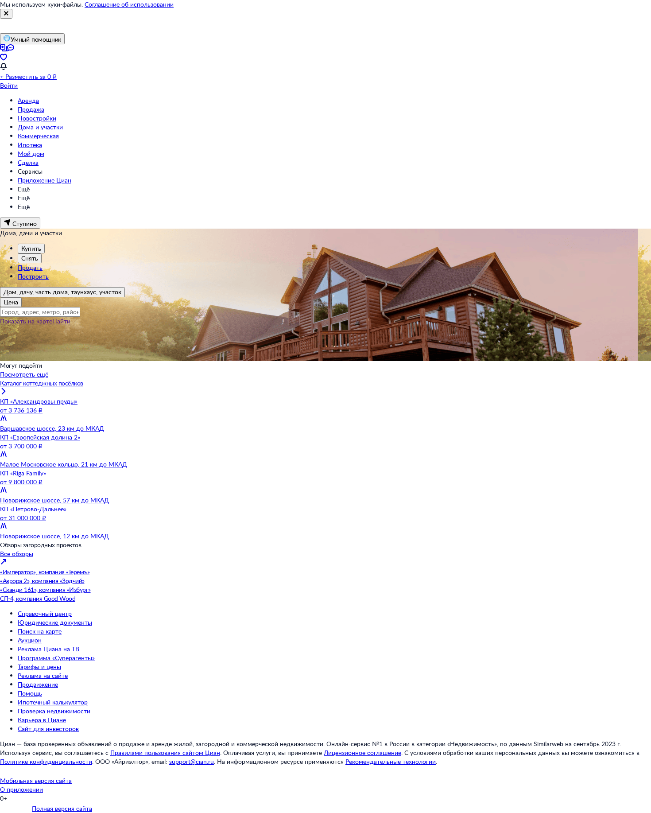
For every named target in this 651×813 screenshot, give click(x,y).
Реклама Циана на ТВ (48, 649)
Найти (61, 321)
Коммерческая (38, 136)
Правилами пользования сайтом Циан (165, 752)
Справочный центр (45, 613)
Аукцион (30, 640)
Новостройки (37, 118)
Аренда (28, 100)
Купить (31, 248)
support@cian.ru (191, 761)
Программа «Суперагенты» (56, 658)
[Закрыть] (6, 14)
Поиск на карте (40, 631)
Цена (11, 302)
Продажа (31, 109)
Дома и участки (40, 127)
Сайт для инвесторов (48, 728)
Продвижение (38, 684)
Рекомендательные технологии (390, 761)
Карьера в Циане (42, 720)
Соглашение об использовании (129, 4)
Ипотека (30, 144)
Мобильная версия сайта (36, 780)
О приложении (21, 789)
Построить (33, 276)
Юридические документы (55, 622)
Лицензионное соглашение (362, 752)
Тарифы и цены (39, 666)
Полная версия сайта (62, 808)
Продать (30, 267)
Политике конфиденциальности (46, 761)
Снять (29, 258)
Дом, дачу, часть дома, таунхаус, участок (62, 292)
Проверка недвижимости (54, 711)
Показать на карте (26, 321)
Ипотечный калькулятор (53, 702)
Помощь (30, 693)
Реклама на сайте (43, 675)
